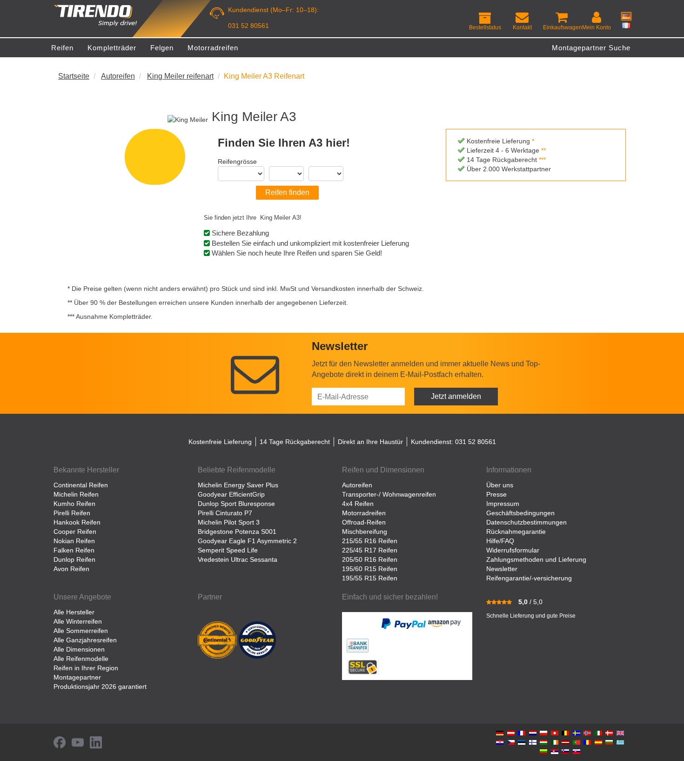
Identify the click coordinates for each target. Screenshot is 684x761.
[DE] (626, 16)
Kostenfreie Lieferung (220, 441)
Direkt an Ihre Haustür (370, 441)
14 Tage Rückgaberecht (295, 441)
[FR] (626, 25)
